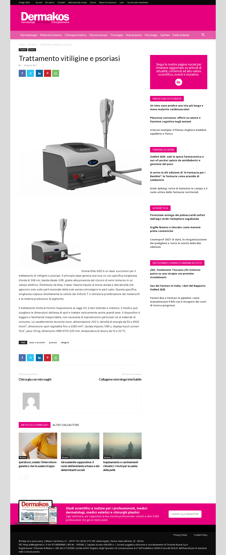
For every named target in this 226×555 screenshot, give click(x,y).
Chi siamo (49, 2)
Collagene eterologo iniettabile (120, 379)
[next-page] (26, 477)
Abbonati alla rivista (77, 2)
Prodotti (32, 44)
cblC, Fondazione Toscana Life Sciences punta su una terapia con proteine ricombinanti (175, 273)
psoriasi (53, 342)
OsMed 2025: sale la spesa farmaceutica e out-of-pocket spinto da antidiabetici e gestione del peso (177, 160)
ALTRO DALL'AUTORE (66, 424)
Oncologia (151, 35)
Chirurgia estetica (75, 35)
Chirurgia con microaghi (35, 379)
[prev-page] (21, 477)
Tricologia (116, 35)
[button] (203, 35)
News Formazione (107, 2)
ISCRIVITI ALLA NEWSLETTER (185, 514)
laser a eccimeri (37, 342)
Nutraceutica (134, 35)
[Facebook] (22, 73)
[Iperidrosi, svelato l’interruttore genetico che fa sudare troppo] (38, 446)
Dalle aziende (181, 35)
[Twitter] (30, 73)
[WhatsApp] (55, 73)
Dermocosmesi (98, 35)
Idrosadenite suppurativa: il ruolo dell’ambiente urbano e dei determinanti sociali (80, 465)
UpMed (165, 35)
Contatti (61, 2)
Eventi (93, 2)
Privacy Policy (180, 534)
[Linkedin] (39, 73)
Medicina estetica (51, 35)
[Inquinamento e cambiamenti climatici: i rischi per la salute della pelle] (122, 446)
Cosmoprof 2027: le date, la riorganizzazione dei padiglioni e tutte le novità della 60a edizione (178, 243)
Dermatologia (28, 35)
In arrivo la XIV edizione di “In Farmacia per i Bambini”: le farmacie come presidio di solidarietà (177, 176)
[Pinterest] (47, 73)
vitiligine (65, 342)
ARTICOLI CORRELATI (34, 424)
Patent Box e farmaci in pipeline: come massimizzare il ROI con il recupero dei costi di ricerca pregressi (178, 301)
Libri (122, 2)
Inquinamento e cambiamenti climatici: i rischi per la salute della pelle (120, 465)
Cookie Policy (200, 534)
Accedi (39, 2)
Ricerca (32, 49)
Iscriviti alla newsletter (137, 2)
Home (22, 44)
